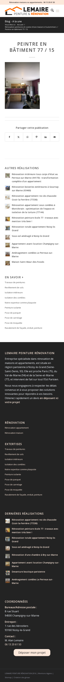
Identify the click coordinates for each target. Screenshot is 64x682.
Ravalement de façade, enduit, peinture (23, 327)
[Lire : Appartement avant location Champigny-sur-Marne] (7, 245)
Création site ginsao (22, 677)
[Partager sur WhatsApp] (27, 137)
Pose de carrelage (13, 317)
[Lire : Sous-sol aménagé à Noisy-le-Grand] (7, 237)
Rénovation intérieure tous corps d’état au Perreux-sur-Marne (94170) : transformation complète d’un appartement (35, 178)
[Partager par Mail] (54, 137)
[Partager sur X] (18, 137)
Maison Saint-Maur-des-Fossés (28, 261)
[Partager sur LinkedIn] (45, 137)
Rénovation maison (14, 432)
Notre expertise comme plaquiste (20, 302)
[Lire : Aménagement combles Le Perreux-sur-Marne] (7, 254)
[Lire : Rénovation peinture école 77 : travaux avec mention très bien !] (7, 219)
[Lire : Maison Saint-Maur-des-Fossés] (7, 263)
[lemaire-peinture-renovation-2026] (26, 11)
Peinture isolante (13, 307)
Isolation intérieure (14, 292)
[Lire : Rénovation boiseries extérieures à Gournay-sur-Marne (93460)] (7, 188)
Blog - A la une (13, 21)
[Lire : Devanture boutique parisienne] (7, 573)
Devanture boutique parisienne (28, 571)
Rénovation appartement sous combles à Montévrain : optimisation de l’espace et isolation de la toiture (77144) (33, 209)
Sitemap (8, 677)
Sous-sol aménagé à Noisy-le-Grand (30, 235)
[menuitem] (51, 11)
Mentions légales (45, 673)
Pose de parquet (13, 312)
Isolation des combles (15, 297)
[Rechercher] (51, 11)
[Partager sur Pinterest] (36, 137)
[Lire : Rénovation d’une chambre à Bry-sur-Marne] (7, 556)
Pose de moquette (13, 323)
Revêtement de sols (14, 287)
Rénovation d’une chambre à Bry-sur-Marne (35, 554)
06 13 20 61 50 (49, 2)
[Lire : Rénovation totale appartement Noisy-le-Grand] (7, 228)
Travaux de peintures (15, 282)
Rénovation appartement (17, 427)
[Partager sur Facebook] (9, 137)
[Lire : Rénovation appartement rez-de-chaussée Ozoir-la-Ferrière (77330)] (7, 197)
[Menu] (57, 11)
